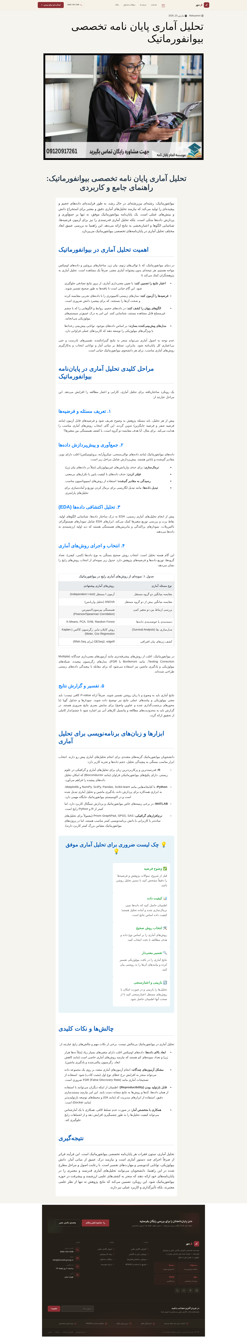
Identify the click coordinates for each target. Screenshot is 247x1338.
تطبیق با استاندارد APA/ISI (136, 1264)
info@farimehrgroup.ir (63, 1260)
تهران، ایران (68, 1277)
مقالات (57, 1332)
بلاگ (117, 4)
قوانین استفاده (67, 1332)
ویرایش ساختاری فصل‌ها (136, 1259)
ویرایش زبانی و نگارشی (137, 1254)
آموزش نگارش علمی (138, 1249)
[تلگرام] (190, 1290)
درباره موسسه (106, 1264)
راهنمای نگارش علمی (67, 1222)
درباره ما (143, 4)
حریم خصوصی (81, 1332)
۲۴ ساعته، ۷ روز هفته (64, 1268)
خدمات (154, 4)
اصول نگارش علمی (105, 1249)
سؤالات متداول (129, 4)
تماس (50, 1332)
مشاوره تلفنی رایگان (94, 1222)
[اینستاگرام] (196, 1290)
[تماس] (177, 1290)
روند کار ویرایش (106, 1254)
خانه (163, 4)
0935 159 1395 (66, 1251)
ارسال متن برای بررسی (52, 4)
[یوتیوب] (183, 1290)
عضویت (54, 1308)
